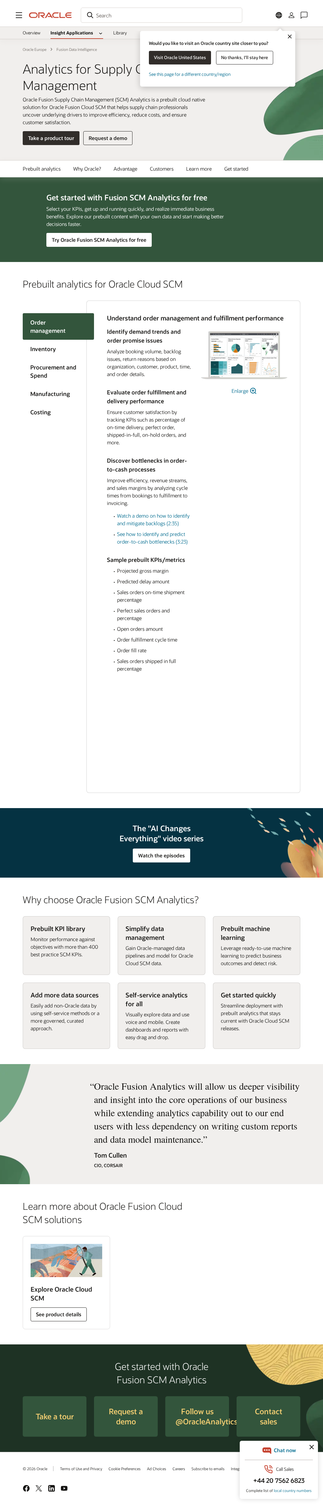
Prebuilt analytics (42, 168)
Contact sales (268, 1416)
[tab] (54, 349)
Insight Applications (71, 33)
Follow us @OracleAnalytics (202, 1416)
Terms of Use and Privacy (81, 1468)
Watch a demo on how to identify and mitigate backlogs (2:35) (153, 519)
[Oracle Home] (50, 15)
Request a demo (107, 139)
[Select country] (279, 15)
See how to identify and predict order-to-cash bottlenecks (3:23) (152, 538)
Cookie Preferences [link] (125, 1468)
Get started (236, 168)
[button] (19, 15)
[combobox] (161, 15)
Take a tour (55, 1416)
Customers (161, 168)
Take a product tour (51, 138)
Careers (179, 1468)
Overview (31, 33)
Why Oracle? (87, 168)
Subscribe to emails (208, 1468)
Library (120, 33)
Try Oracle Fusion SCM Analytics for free (99, 239)
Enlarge (241, 390)
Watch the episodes (161, 855)
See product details (58, 1314)
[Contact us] (304, 15)
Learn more (199, 168)
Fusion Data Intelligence (76, 49)
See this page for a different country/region (190, 74)
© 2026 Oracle (35, 1468)
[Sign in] (291, 15)
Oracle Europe (34, 49)
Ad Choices (156, 1468)
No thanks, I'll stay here (244, 57)
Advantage (125, 168)
